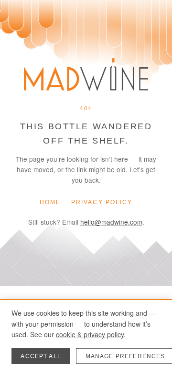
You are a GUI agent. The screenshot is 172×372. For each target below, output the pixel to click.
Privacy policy (101, 202)
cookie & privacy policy (90, 334)
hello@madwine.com (111, 222)
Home (50, 202)
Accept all (41, 356)
